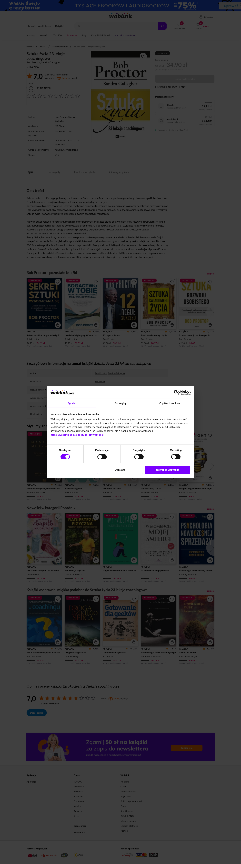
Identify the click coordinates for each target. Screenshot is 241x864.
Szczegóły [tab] (121, 403)
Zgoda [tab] (71, 403)
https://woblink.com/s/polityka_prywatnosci (77, 434)
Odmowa (120, 469)
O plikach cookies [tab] (169, 403)
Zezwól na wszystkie (167, 469)
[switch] (102, 456)
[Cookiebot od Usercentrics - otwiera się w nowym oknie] (176, 392)
